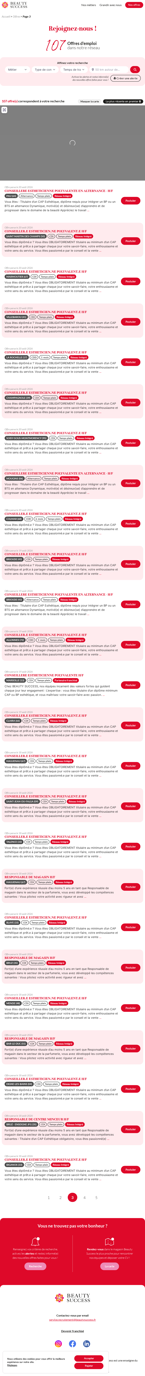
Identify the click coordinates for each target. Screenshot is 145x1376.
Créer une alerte (127, 78)
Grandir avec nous (111, 5)
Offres (16, 16)
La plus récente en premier (122, 101)
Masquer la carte (89, 101)
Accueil (6, 16)
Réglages (12, 1365)
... (88, 210)
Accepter (89, 1358)
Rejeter (89, 1366)
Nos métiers (88, 5)
